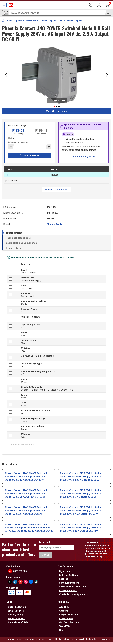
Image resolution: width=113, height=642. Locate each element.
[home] (3, 20)
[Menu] (4, 5)
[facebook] (31, 582)
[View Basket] (107, 5)
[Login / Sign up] (99, 5)
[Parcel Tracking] (90, 5)
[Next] (107, 74)
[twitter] (10, 582)
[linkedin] (15, 582)
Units (11, 138)
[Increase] (48, 146)
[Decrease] (11, 146)
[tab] (56, 232)
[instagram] (26, 582)
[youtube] (20, 582)
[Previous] (6, 74)
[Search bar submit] (108, 12)
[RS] (11, 5)
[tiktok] (36, 582)
